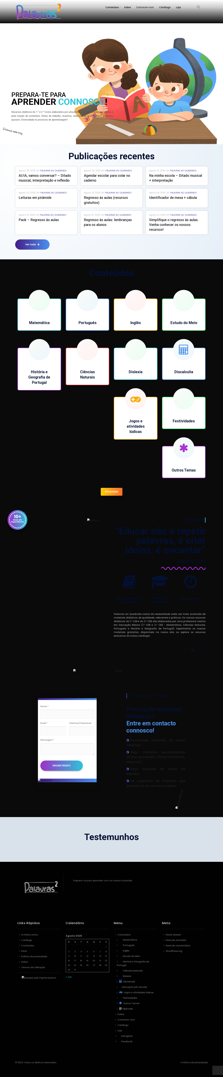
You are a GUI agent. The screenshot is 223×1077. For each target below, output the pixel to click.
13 (94, 956)
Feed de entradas (176, 940)
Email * (44, 723)
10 (75, 956)
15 (106, 956)
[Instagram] (201, 650)
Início (24, 951)
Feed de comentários (178, 945)
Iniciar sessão (173, 934)
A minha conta (29, 934)
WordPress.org (174, 951)
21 (100, 960)
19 (87, 960)
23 (69, 965)
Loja (178, 7)
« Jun (69, 977)
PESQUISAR (111, 491)
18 (81, 960)
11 (81, 956)
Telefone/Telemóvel (80, 723)
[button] (199, 7)
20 (94, 960)
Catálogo (165, 7)
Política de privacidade (34, 956)
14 (100, 956)
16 (69, 960)
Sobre (127, 7)
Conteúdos (112, 7)
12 (87, 956)
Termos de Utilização (33, 967)
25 (81, 965)
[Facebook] (185, 650)
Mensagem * (47, 739)
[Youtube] (193, 650)
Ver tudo (30, 244)
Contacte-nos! (145, 7)
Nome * (44, 706)
